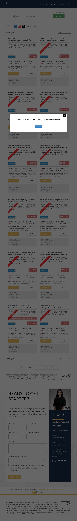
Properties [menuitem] (49, 4)
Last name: (33, 423)
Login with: (9, 26)
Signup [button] (29, 26)
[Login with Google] (19, 27)
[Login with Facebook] (15, 27)
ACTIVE (57, 12)
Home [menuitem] (41, 4)
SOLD (64, 12)
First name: (12, 423)
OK (38, 126)
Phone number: (34, 432)
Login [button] (35, 26)
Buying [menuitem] (60, 4)
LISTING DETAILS (13, 73)
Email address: (13, 432)
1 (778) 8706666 (13, 82)
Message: (12, 441)
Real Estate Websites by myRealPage (56, 489)
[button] (52, 461)
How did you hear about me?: (18, 456)
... (45, 367)
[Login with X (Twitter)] (23, 27)
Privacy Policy (42, 489)
